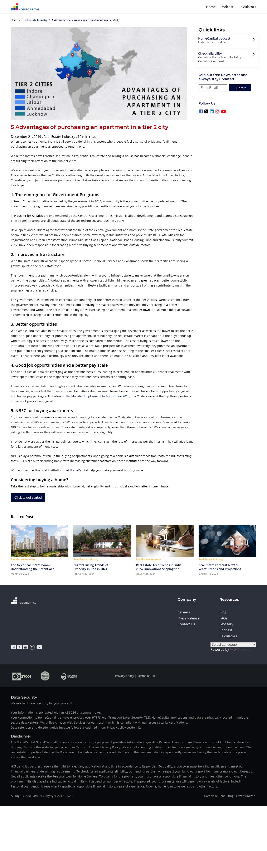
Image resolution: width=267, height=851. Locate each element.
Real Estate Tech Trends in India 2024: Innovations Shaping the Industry (158, 567)
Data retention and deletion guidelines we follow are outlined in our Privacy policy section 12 (76, 727)
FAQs (223, 618)
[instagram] (32, 647)
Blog (222, 612)
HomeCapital (79, 470)
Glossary (226, 624)
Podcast (227, 7)
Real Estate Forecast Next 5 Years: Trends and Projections (220, 567)
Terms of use (146, 676)
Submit (240, 88)
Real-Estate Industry (35, 20)
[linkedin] (25, 647)
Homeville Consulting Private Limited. (230, 796)
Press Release (188, 618)
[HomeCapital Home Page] (25, 6)
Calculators (247, 7)
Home (211, 7)
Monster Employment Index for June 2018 (100, 396)
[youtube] (39, 647)
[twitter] (19, 647)
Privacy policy (124, 676)
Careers (184, 612)
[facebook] (13, 647)
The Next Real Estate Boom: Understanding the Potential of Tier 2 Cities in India (33, 567)
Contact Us (186, 624)
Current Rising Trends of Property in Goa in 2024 (90, 567)
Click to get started (28, 497)
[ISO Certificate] (22, 675)
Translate (245, 649)
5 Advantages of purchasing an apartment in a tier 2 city (86, 20)
